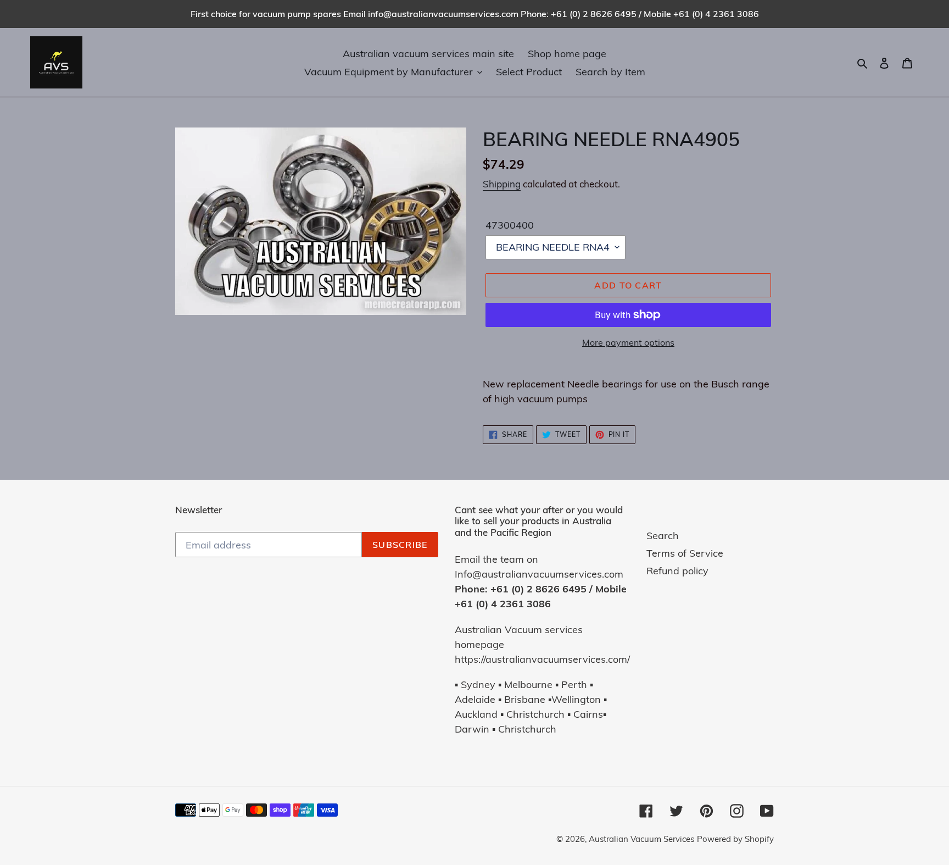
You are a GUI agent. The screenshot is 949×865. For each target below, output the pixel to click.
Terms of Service (684, 553)
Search (662, 535)
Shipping (502, 184)
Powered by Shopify (735, 839)
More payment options (628, 342)
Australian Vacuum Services (641, 839)
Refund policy (677, 570)
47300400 (509, 225)
